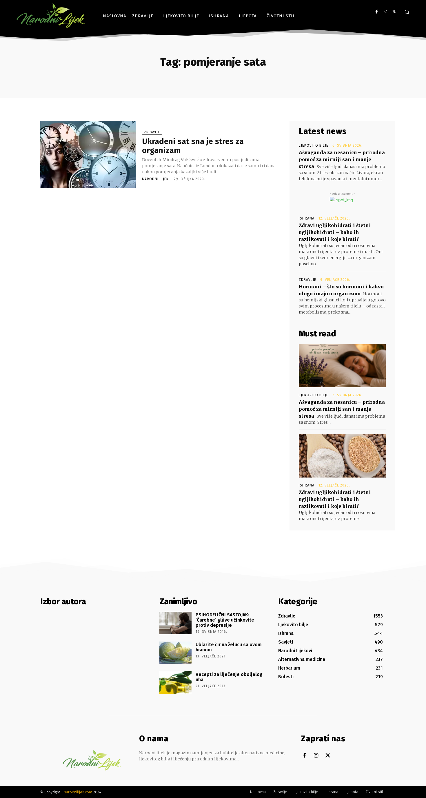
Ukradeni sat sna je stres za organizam (193, 146)
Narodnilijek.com (78, 792)
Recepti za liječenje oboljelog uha (229, 677)
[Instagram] (385, 12)
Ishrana (306, 218)
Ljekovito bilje (313, 145)
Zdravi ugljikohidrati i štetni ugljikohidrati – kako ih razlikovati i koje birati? (335, 232)
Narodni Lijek (155, 179)
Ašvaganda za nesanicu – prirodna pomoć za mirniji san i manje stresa (342, 159)
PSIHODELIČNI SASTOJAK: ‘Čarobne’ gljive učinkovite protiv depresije (225, 620)
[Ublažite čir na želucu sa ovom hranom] (175, 653)
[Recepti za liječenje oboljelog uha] (175, 682)
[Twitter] (394, 12)
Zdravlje (152, 132)
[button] (407, 12)
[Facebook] (377, 12)
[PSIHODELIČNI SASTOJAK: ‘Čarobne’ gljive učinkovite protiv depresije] (175, 623)
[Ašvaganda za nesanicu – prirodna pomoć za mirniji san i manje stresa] (342, 365)
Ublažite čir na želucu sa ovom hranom (229, 647)
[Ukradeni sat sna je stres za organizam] (88, 154)
